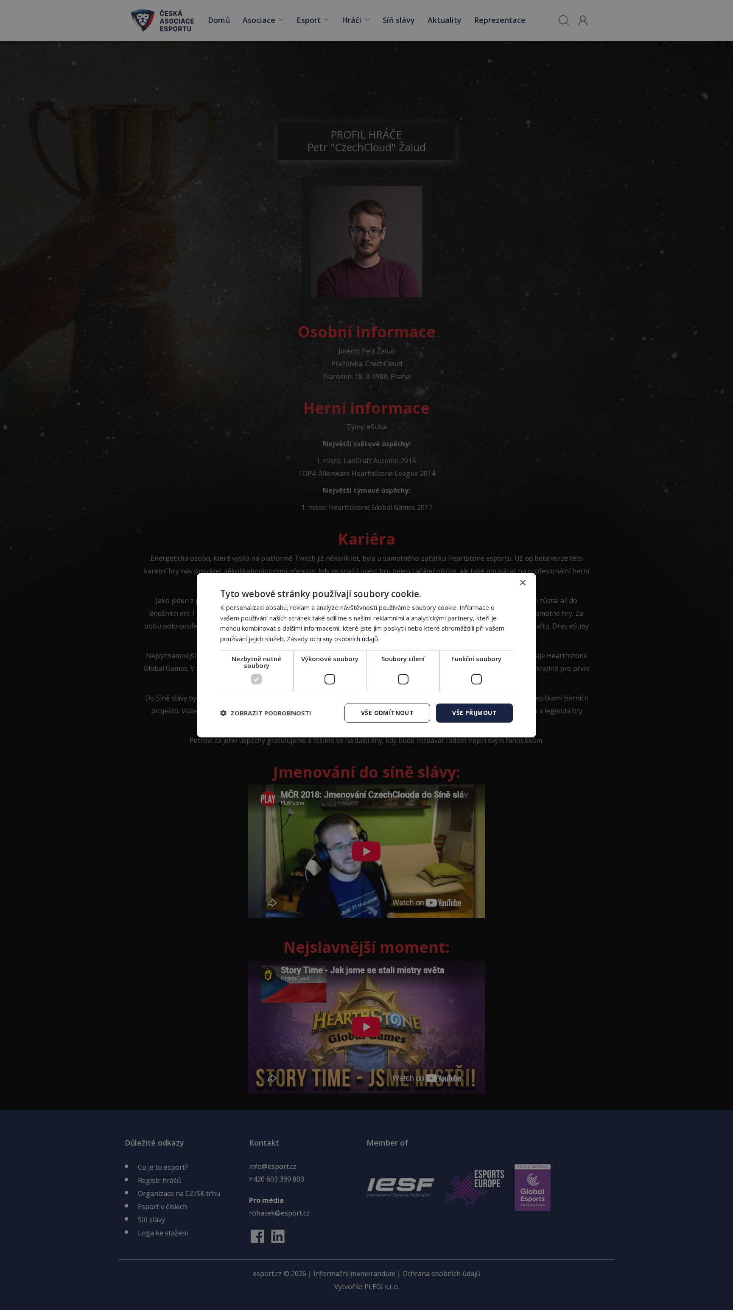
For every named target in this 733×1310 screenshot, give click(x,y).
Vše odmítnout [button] (387, 713)
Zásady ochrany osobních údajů (332, 638)
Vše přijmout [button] (474, 713)
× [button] (522, 582)
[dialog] (366, 655)
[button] (265, 713)
